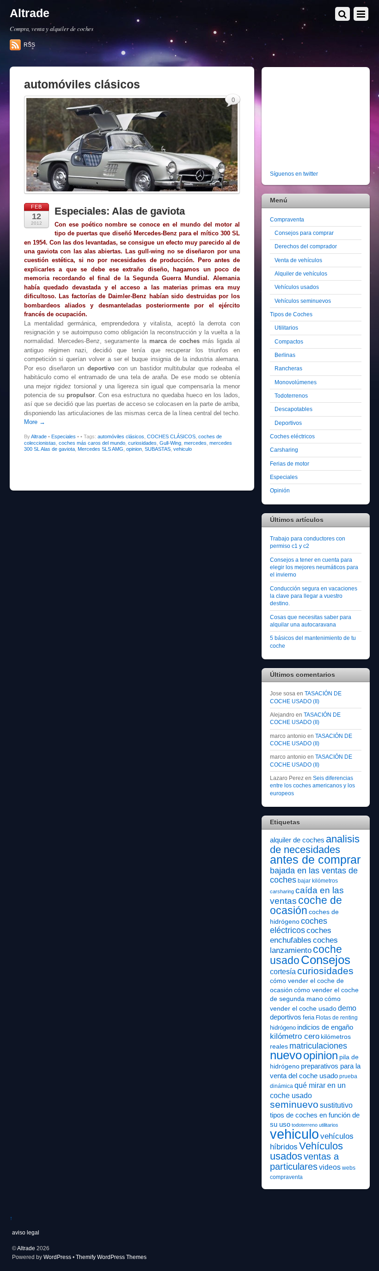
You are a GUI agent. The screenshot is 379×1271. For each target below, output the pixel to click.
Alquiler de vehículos (301, 273)
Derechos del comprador (306, 246)
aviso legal (25, 1232)
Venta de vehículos (298, 260)
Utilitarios (286, 328)
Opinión (280, 490)
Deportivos (288, 423)
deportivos (285, 1017)
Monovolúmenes (296, 382)
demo (347, 1008)
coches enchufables (300, 935)
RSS (29, 45)
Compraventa (287, 219)
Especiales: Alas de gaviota (120, 211)
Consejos (325, 960)
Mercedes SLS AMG (100, 449)
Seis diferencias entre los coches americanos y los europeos (312, 785)
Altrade (39, 436)
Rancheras (288, 368)
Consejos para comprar (304, 233)
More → (34, 421)
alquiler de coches (297, 840)
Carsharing (284, 450)
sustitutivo (336, 1105)
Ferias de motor (289, 464)
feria (308, 1017)
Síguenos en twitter (294, 174)
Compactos (289, 341)
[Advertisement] (324, 120)
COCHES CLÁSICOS (171, 436)
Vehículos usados (297, 287)
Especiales (63, 436)
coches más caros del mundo (92, 443)
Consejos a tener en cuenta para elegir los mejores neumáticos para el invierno (314, 567)
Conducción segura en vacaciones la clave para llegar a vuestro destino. (313, 596)
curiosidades (142, 443)
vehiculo (182, 449)
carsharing (282, 891)
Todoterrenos (291, 396)
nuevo (286, 1055)
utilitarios (328, 1125)
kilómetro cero (294, 1036)
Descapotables (293, 409)
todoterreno (305, 1125)
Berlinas (285, 355)
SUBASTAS (158, 449)
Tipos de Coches (291, 314)
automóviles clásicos (121, 436)
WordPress (57, 1257)
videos (330, 1167)
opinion (134, 449)
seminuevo (294, 1104)
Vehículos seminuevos (303, 301)
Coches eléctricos (292, 436)
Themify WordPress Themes (111, 1257)
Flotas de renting (337, 1017)
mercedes (195, 443)
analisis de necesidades (315, 844)
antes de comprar (315, 859)
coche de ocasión (306, 905)
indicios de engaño (325, 1027)
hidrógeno (283, 1027)
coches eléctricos (298, 925)
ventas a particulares (304, 1161)
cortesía (283, 972)
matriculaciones (318, 1045)
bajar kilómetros (318, 881)
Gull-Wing (170, 443)
